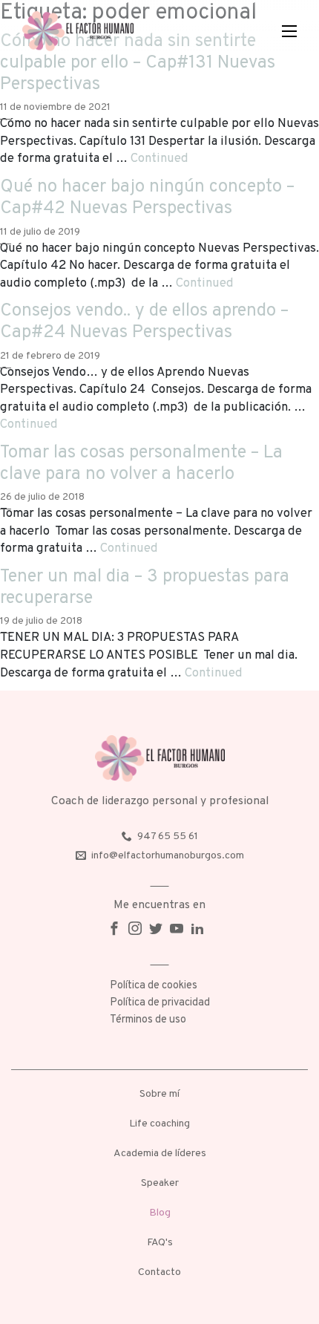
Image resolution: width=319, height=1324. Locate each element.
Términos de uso (148, 1020)
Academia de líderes (160, 1153)
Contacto (159, 1272)
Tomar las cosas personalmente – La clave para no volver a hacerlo (141, 464)
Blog (160, 1213)
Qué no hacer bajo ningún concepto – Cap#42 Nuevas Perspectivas (147, 198)
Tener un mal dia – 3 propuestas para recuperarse (144, 588)
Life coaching (159, 1124)
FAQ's (160, 1242)
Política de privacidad (160, 1003)
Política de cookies (153, 986)
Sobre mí (159, 1094)
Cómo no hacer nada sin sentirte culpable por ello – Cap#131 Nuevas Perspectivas (137, 63)
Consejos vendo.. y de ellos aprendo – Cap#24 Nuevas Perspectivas (144, 322)
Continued (159, 158)
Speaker (160, 1183)
